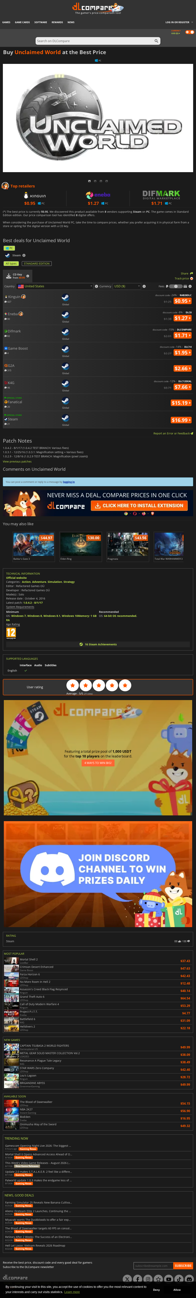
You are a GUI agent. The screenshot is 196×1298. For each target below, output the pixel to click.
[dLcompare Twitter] (126, 1279)
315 (9, 370)
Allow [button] (177, 1289)
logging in (69, 482)
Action (26, 582)
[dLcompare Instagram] (147, 1279)
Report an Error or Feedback (172, 433)
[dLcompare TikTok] (178, 1279)
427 (9, 301)
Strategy (69, 582)
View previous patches (17, 461)
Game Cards (22, 22)
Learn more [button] (72, 1292)
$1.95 (182, 352)
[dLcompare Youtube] (167, 1279)
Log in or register (177, 22)
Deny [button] (156, 1289)
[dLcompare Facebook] (136, 1279)
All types (11, 263)
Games (6, 22)
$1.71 (182, 335)
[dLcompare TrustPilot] (157, 1279)
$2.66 (182, 368)
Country (9, 286)
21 (8, 423)
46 (8, 387)
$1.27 (182, 318)
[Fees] (176, 286)
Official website (16, 578)
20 (8, 406)
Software (40, 22)
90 (8, 318)
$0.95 (182, 301)
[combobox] (54, 286)
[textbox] (31, 286)
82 (8, 335)
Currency (105, 286)
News (71, 22)
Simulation (55, 582)
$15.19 (180, 403)
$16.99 (180, 420)
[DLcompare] (15, 1277)
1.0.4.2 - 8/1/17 (33, 602)
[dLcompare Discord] (188, 1279)
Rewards (57, 22)
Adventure (39, 582)
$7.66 (182, 387)
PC (11, 248)
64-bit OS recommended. (120, 616)
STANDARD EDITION (37, 263)
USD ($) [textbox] (119, 286)
